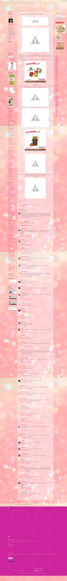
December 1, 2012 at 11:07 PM (26, 488)
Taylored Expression (10, 246)
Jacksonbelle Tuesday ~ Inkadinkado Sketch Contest (11, 170)
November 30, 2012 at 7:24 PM (26, 443)
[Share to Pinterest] (39, 204)
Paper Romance (11, 214)
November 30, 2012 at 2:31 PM (26, 388)
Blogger (45, 573)
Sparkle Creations (11, 238)
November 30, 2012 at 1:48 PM (26, 382)
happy (22, 412)
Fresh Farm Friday (11, 158)
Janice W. (22, 286)
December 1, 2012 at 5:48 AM (26, 471)
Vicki (22, 349)
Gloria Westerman (24, 453)
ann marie (22, 280)
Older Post (50, 502)
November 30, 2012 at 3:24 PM (26, 415)
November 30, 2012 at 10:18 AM (26, 324)
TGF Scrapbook (11, 250)
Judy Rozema (23, 271)
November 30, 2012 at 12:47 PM (26, 368)
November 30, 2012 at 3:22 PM (26, 408)
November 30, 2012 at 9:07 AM (26, 305)
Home (35, 502)
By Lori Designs (11, 128)
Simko (22, 211)
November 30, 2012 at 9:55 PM (26, 450)
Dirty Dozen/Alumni (11, 144)
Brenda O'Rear (56, 92)
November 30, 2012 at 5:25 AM (26, 244)
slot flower (10, 233)
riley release (10, 225)
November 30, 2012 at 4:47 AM (26, 225)
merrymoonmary (36, 573)
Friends (9, 159)
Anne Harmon (56, 87)
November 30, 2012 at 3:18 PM (26, 402)
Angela (56, 56)
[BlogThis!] (36, 204)
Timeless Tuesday (11, 256)
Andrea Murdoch (57, 55)
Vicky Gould (56, 116)
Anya (9, 123)
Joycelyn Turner (57, 71)
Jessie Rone (56, 66)
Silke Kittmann (57, 80)
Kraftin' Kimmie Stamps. (11, 173)
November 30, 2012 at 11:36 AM (26, 354)
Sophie (9, 236)
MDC (9, 183)
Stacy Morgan (23, 447)
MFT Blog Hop (10, 188)
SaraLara (22, 398)
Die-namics (10, 142)
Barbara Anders (56, 59)
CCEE (9, 132)
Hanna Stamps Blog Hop (11, 165)
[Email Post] (33, 204)
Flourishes (10, 150)
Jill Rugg (22, 379)
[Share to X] (37, 204)
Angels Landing (11, 120)
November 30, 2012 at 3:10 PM (26, 394)
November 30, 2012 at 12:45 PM (26, 361)
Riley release (10, 226)
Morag (22, 460)
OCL (9, 206)
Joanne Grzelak (56, 68)
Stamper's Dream (11, 242)
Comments (12, 282)
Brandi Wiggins (56, 90)
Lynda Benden (56, 75)
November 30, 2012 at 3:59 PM (26, 421)
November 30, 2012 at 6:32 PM (26, 437)
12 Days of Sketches (10, 111)
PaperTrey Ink (10, 216)
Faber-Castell (10, 147)
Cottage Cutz (23, 206)
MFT (9, 186)
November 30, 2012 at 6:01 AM (26, 253)
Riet (21, 239)
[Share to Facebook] (38, 204)
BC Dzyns (10, 125)
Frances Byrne (56, 63)
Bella (9, 126)
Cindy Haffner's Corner (25, 5)
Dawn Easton (23, 264)
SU (8, 243)
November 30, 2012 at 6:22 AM (26, 268)
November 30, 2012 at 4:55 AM (26, 236)
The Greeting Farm (11, 253)
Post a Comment (22, 497)
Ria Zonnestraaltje (24, 221)
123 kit (9, 112)
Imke (21, 365)
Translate (59, 19)
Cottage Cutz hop (11, 139)
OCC (9, 204)
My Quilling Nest (24, 481)
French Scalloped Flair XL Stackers (11, 156)
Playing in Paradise (11, 220)
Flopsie (9, 148)
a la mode (10, 114)
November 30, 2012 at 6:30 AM (26, 276)
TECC (9, 247)
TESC (9, 249)
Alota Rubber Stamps (10, 116)
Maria (22, 308)
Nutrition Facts (21, 510)
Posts (11, 280)
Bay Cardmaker (23, 357)
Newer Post (20, 502)
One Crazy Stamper (10, 208)
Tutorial (9, 263)
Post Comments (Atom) (26, 504)
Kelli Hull (56, 72)
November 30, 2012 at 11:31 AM (26, 345)
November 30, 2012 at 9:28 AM (26, 311)
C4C (9, 129)
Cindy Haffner (24, 204)
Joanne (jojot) (23, 321)
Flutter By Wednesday (10, 154)
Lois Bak (56, 106)
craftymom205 (23, 248)
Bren (22, 315)
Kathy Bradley (56, 104)
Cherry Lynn (10, 134)
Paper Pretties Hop (11, 213)
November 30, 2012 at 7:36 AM (26, 289)
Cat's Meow (10, 131)
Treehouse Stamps (11, 260)
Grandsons (10, 161)
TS (8, 262)
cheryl (22, 466)
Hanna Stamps (11, 162)
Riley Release (10, 228)
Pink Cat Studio (11, 217)
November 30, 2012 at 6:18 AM (26, 260)
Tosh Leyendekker (56, 113)
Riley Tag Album (11, 229)
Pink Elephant (10, 219)
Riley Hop (10, 223)
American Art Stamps (10, 119)
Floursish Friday (11, 151)
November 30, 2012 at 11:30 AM (26, 338)
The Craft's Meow (11, 252)
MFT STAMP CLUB (11, 194)
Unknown (22, 385)
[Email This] (35, 204)
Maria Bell (56, 77)
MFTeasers (10, 198)
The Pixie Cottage (11, 255)
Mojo (9, 201)
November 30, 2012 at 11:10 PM (26, 456)
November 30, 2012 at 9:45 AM (26, 318)
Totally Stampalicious (10, 259)
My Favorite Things (11, 203)
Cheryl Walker (23, 292)
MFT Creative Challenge (10, 190)
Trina (22, 302)
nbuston (22, 335)
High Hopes (10, 166)
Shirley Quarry (56, 111)
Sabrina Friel (56, 108)
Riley (9, 222)
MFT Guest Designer (10, 192)
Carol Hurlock (23, 228)
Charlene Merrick (57, 94)
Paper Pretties (10, 211)
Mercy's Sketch (11, 185)
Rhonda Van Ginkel (24, 256)
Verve (9, 265)
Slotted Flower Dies (11, 235)
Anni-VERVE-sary (11, 122)
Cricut (9, 141)
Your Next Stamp (11, 270)
